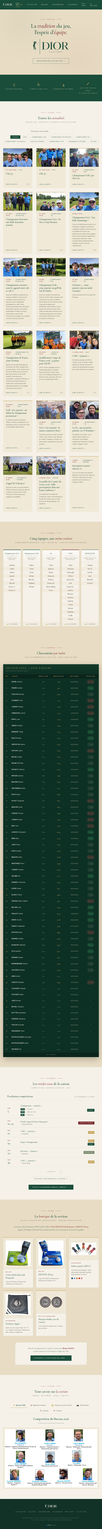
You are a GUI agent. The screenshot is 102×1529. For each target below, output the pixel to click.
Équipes (44, 4)
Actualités (32, 4)
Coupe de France (37, 141)
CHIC (25, 137)
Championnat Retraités (61, 137)
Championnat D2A (56, 141)
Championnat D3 (83, 137)
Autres (94, 141)
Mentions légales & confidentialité (59, 1520)
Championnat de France (15, 141)
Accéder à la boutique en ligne (51, 1358)
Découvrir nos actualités (51, 61)
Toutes (15, 137)
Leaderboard (58, 4)
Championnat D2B (39, 137)
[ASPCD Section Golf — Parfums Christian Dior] (9, 4)
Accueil (19, 4)
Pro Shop (84, 4)
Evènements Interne (77, 141)
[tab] (19, 1405)
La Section (93, 4)
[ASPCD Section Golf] (51, 1506)
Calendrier (73, 4)
